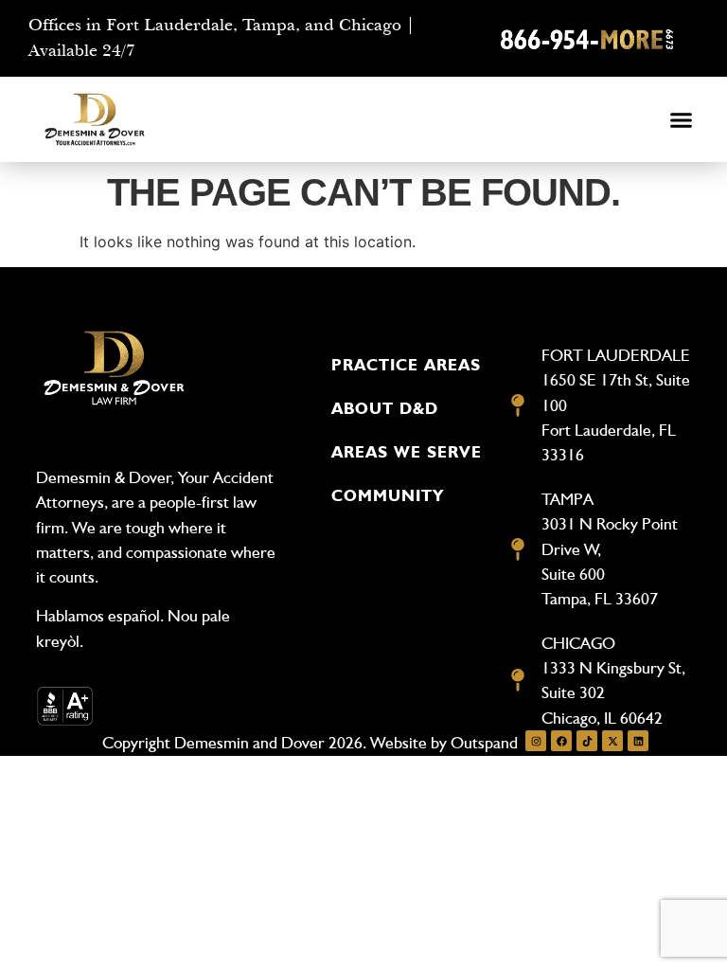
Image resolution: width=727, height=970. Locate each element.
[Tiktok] (586, 740)
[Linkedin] (638, 740)
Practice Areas (406, 364)
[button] (682, 120)
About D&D (384, 408)
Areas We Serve (406, 451)
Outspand (484, 742)
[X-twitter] (612, 740)
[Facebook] (561, 740)
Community (387, 495)
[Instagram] (535, 740)
